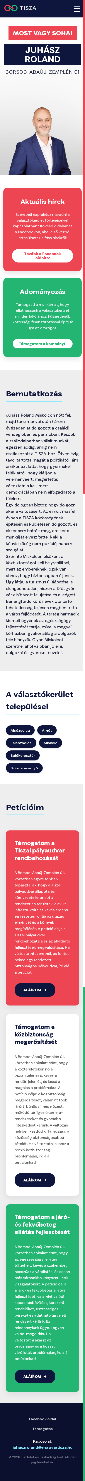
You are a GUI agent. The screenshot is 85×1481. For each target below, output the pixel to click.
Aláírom (32, 990)
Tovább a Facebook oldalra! (42, 256)
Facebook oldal (42, 1419)
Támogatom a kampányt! (42, 344)
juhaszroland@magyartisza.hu (43, 1447)
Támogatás (42, 1428)
